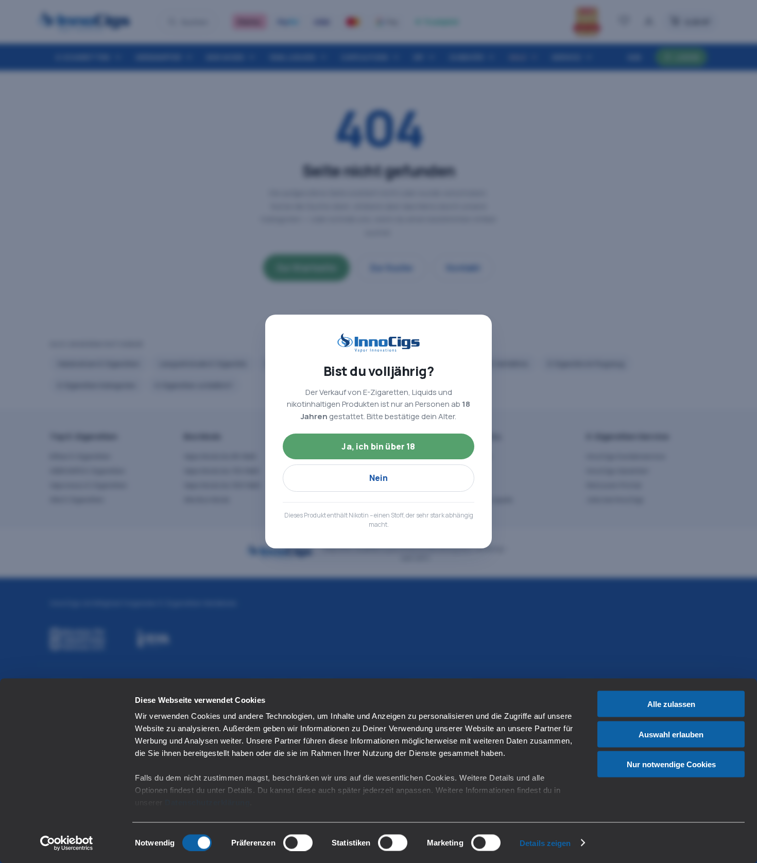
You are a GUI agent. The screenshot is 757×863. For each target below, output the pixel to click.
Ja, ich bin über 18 (378, 446)
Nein (378, 478)
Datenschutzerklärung (207, 802)
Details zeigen (545, 842)
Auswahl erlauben (671, 734)
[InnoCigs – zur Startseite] (378, 343)
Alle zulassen (671, 704)
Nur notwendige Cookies (671, 764)
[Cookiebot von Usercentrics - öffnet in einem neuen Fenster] (67, 843)
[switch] (298, 842)
